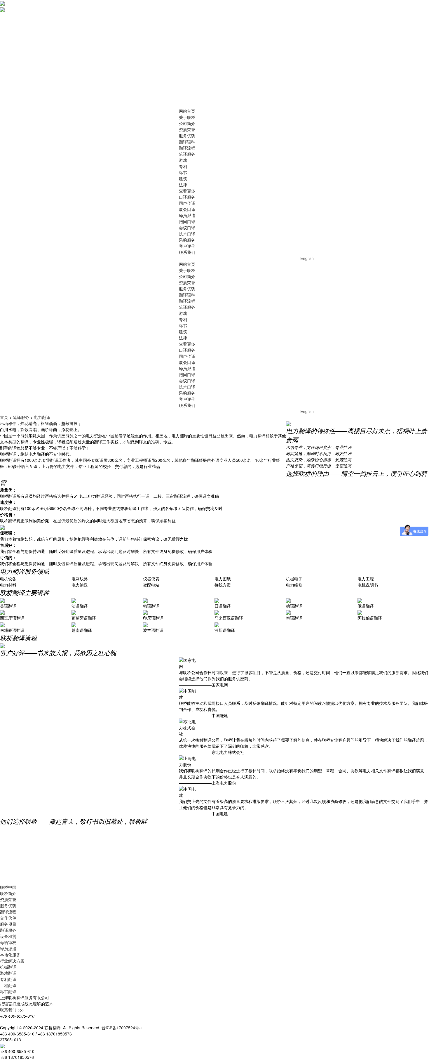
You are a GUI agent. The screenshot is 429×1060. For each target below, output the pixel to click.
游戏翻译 (8, 973)
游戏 (183, 160)
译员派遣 (187, 215)
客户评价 (187, 246)
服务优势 (187, 135)
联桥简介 (8, 893)
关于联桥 (187, 117)
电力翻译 (42, 417)
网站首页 (187, 111)
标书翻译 (8, 991)
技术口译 (187, 234)
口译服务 (187, 197)
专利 (183, 166)
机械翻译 (8, 967)
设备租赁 (8, 936)
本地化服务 (10, 954)
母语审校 (8, 942)
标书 (183, 172)
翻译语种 (187, 142)
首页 (4, 417)
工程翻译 (8, 985)
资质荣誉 (187, 129)
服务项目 (8, 924)
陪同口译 (187, 221)
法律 (183, 185)
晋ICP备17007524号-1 (122, 1027)
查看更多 (187, 191)
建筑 (183, 178)
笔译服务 (187, 154)
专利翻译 (8, 979)
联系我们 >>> (12, 1010)
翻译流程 (187, 148)
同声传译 (187, 203)
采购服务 (187, 240)
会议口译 (187, 227)
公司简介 (187, 123)
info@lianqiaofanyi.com (101, 1034)
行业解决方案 (12, 961)
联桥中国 (8, 887)
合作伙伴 (8, 918)
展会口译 (187, 209)
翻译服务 (8, 930)
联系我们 (187, 252)
